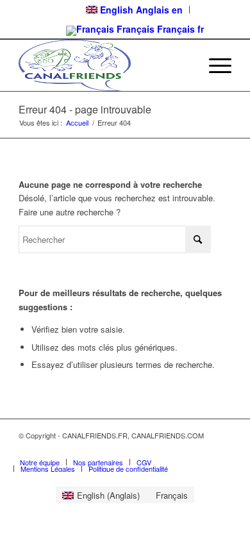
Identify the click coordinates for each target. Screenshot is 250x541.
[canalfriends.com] (103, 65)
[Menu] (213, 65)
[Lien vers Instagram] (221, 448)
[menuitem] (213, 65)
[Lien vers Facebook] (202, 448)
